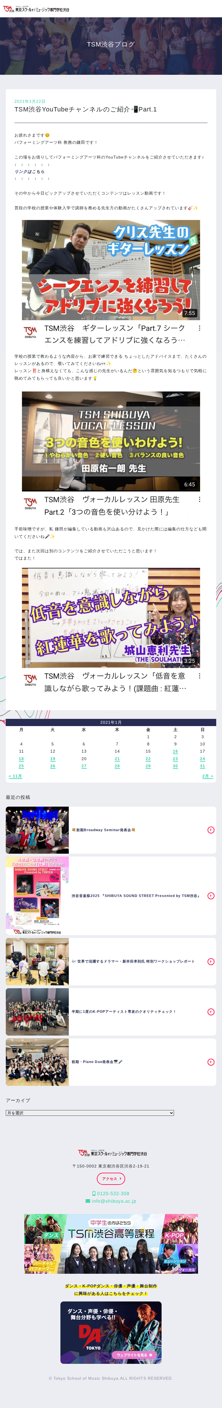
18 (21, 758)
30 (175, 766)
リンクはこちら (29, 171)
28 (117, 766)
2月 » (207, 776)
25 (21, 766)
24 (202, 758)
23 (175, 758)
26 (53, 766)
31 (202, 766)
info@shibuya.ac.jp (113, 1201)
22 (148, 758)
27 (84, 766)
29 (148, 766)
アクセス (109, 1179)
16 (175, 751)
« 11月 (15, 776)
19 (53, 758)
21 (117, 758)
